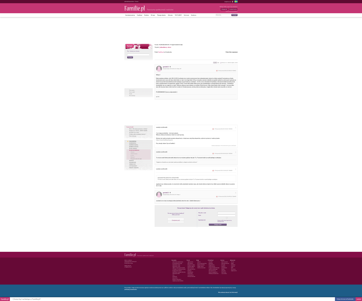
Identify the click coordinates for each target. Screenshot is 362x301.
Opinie (199, 261)
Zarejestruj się (233, 9)
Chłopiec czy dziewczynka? (179, 269)
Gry (173, 275)
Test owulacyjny (132, 136)
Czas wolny (224, 273)
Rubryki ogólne (191, 266)
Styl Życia (223, 272)
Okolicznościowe (201, 267)
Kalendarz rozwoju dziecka (179, 272)
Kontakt (210, 261)
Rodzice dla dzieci (177, 279)
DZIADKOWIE (132, 162)
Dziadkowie (190, 272)
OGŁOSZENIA (132, 141)
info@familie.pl (128, 266)
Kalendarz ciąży (176, 264)
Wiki (232, 267)
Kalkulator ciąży (176, 266)
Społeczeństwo (201, 264)
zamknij (359, 299)
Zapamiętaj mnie (202, 220)
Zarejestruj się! (176, 220)
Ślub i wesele (191, 267)
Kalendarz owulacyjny (178, 261)
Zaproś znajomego (213, 269)
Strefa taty (190, 273)
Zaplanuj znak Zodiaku (178, 280)
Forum (156, 44)
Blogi (232, 263)
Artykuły (233, 264)
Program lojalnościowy (214, 267)
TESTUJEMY (178, 15)
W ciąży (153, 15)
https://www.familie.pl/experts (164, 140)
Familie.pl (139, 15)
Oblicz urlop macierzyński (179, 267)
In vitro (132, 155)
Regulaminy (211, 264)
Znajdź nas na (227, 1)
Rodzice (146, 15)
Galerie (233, 266)
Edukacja (175, 276)
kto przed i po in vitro (134, 132)
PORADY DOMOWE (134, 167)
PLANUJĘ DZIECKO (164, 44)
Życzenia (233, 269)
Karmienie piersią (130, 15)
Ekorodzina (190, 263)
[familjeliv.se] (236, 1)
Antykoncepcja (134, 153)
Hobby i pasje (200, 266)
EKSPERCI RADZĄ (133, 144)
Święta (223, 269)
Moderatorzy (212, 266)
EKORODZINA (132, 143)
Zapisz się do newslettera (232, 11)
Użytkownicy (191, 275)
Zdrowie (170, 15)
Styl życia (186, 15)
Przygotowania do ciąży (176, 44)
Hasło (199, 215)
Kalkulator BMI (176, 273)
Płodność (133, 157)
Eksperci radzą (191, 264)
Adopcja (132, 152)
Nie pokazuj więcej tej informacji (228, 292)
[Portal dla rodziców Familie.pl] (134, 11)
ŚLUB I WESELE (133, 148)
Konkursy (193, 15)
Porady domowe (191, 276)
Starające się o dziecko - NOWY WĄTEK (138, 130)
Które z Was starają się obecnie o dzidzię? (138, 128)
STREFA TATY (132, 164)
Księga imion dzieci (177, 270)
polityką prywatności (130, 289)
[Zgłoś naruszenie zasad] (217, 70)
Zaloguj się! (224, 9)
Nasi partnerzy (212, 270)
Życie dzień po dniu (202, 263)
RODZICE (131, 160)
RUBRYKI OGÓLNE (133, 146)
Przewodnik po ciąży (177, 263)
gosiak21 (166, 67)
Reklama (211, 263)
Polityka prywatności (214, 273)
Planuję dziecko (161, 15)
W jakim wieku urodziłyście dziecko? (137, 134)
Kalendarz (175, 278)
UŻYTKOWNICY (133, 166)
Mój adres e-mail (202, 212)
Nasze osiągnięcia (213, 272)
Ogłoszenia (190, 261)
